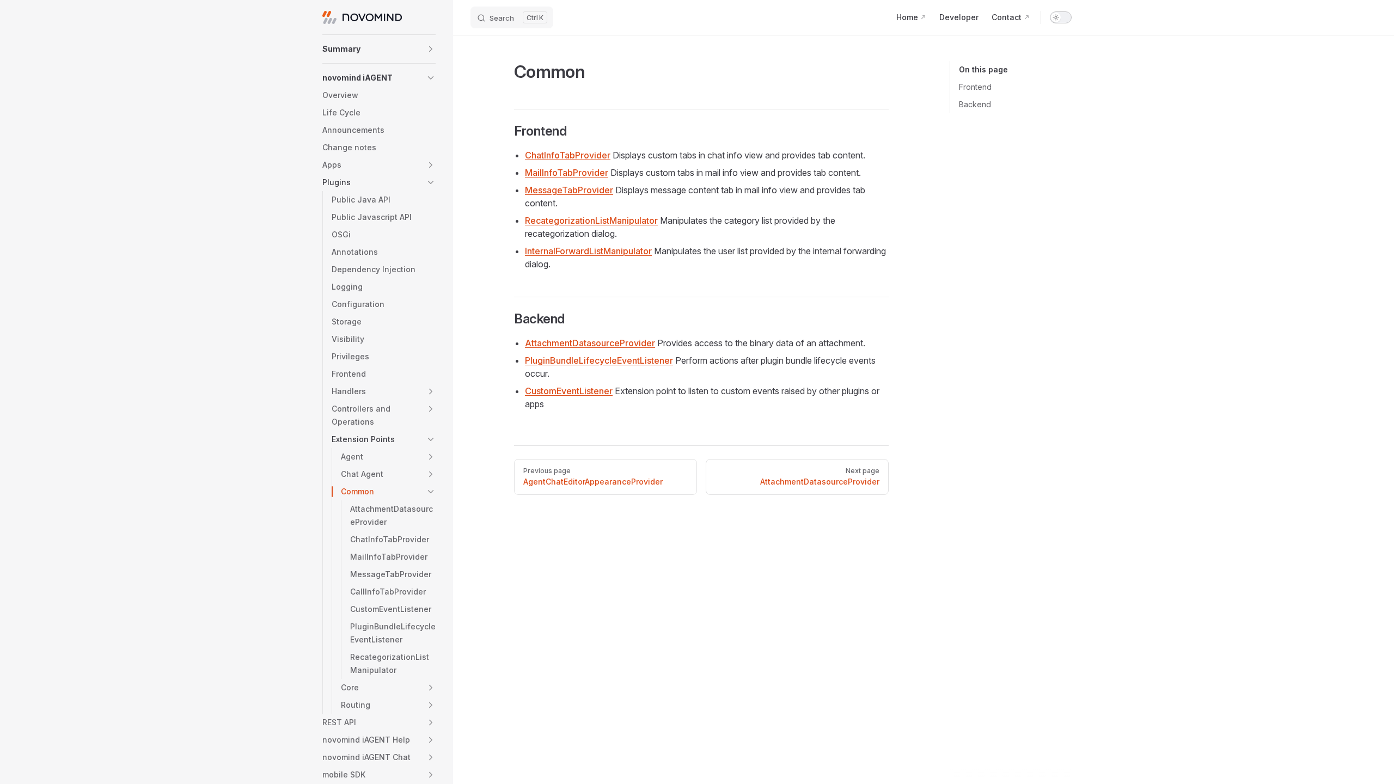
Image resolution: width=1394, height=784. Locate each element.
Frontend (975, 86)
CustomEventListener (569, 390)
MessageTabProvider (569, 190)
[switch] (1061, 17)
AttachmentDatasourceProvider (590, 343)
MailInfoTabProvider (566, 172)
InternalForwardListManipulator (588, 251)
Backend (975, 104)
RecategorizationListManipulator (591, 220)
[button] (379, 49)
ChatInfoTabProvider (567, 155)
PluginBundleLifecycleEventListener (599, 360)
